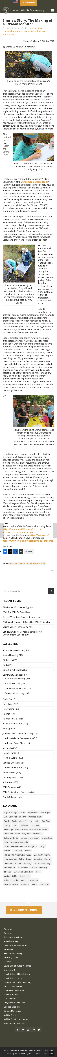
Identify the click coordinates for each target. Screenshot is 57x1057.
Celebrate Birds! (11, 838)
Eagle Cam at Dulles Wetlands (17, 965)
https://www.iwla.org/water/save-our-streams (28, 540)
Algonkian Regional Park (14, 812)
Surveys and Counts (12, 767)
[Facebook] (5, 551)
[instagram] (28, 1029)
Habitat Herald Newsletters (17, 974)
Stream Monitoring (14, 693)
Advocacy (8, 933)
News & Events (10, 757)
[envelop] (33, 1029)
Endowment (9, 970)
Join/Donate (30, 3)
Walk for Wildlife (11, 884)
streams (7, 871)
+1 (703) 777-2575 (32, 1053)
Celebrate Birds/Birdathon (16, 945)
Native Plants (9, 752)
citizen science (17, 563)
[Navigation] (52, 10)
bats (37, 821)
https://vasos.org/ (39, 535)
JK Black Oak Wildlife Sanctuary (18, 733)
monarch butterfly (23, 863)
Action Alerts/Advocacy (14, 650)
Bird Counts (9, 949)
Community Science (12, 31)
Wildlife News (9, 787)
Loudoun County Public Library (17, 859)
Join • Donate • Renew (23, 910)
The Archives (9, 772)
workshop (44, 884)
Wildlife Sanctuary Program (16, 792)
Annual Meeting (11, 655)
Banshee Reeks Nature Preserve (18, 821)
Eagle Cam (8, 699)
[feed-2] (39, 1029)
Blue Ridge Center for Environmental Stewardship (26, 829)
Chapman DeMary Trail (34, 181)
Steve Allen (36, 28)
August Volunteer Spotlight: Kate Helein (22, 617)
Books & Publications (13, 669)
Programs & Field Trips (14, 1002)
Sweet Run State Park (23, 871)
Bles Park (35, 825)
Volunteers (8, 782)
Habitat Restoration (12, 723)
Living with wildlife (42, 854)
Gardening (17, 850)
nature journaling (39, 867)
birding (7, 825)
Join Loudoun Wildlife (13, 986)
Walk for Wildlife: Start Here (16, 612)
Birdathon (8, 660)
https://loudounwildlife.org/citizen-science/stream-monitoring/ (22, 531)
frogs (42, 846)
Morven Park (9, 867)
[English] (15, 1)
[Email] (21, 551)
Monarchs (8, 748)
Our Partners (10, 998)
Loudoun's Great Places (14, 743)
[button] (51, 591)
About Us (8, 929)
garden (7, 850)
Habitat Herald (30, 31)
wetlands (25, 884)
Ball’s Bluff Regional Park (15, 816)
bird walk (24, 825)
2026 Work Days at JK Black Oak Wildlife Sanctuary (27, 622)
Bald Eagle (45, 812)
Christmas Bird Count (15, 688)
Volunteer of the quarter (15, 880)
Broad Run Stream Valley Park (17, 833)
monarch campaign (42, 863)
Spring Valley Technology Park (18, 626)
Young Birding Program (14, 1023)
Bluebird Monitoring (15, 678)
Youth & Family (10, 797)
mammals (8, 863)
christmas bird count (30, 838)
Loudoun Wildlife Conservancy (18, 738)
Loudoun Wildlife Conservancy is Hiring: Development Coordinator (22, 633)
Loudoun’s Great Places (15, 990)
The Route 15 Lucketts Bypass (18, 607)
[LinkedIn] (15, 551)
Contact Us (46, 1053)
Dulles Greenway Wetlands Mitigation (20, 846)
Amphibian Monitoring (14, 937)
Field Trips (8, 704)
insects (28, 850)
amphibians (33, 812)
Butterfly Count (12, 683)
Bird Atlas (46, 821)
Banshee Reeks (35, 816)
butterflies (37, 833)
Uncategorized (10, 777)
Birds (5, 665)
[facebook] (17, 1029)
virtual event (24, 876)
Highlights (8, 728)
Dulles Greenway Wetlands (16, 842)
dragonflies (47, 838)
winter (34, 884)
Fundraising (8, 708)
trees (38, 871)
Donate (7, 961)
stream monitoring (36, 563)
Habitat (6, 713)
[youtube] (22, 1029)
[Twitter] (10, 551)
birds (15, 825)
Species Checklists (12, 762)
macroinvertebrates (42, 859)
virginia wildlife (10, 876)
